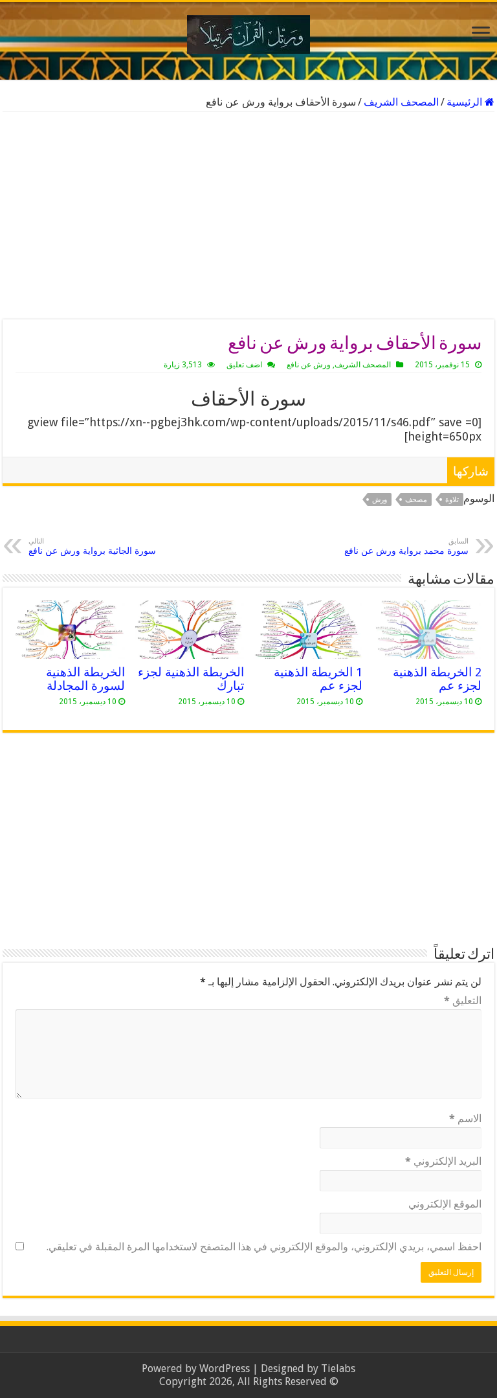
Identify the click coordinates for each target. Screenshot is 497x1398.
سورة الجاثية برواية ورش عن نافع (92, 546)
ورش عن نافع (309, 364)
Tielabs (338, 1368)
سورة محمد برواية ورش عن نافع (406, 546)
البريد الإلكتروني (443, 1161)
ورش (379, 500)
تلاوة (452, 500)
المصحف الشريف (401, 102)
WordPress (224, 1368)
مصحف (416, 500)
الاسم (465, 1118)
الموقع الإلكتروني (444, 1204)
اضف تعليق (244, 364)
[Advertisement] (248, 215)
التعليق (462, 1000)
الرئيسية (466, 102)
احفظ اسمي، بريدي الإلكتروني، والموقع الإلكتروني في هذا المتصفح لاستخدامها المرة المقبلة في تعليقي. (264, 1247)
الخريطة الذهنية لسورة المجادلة (85, 679)
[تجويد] (248, 31)
